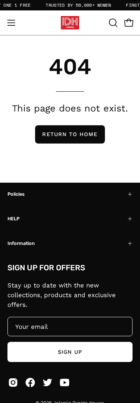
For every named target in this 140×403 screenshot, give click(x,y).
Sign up (70, 352)
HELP (13, 218)
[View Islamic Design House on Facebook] (30, 382)
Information (21, 243)
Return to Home (69, 134)
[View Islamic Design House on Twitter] (47, 382)
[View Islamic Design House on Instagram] (13, 382)
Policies (16, 194)
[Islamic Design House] (70, 22)
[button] (112, 23)
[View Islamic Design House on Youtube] (64, 382)
